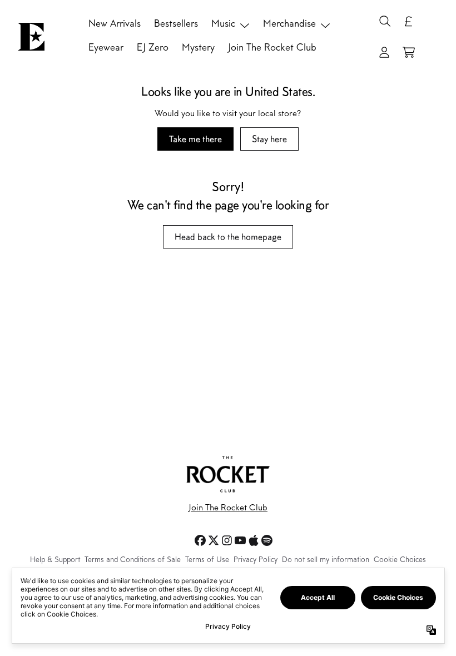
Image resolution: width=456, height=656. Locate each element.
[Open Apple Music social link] (253, 540)
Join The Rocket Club (228, 508)
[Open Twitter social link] (213, 540)
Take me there (195, 138)
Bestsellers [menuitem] (176, 24)
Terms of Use (207, 560)
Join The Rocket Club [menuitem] (272, 48)
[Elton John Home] (31, 37)
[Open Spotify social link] (267, 540)
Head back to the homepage (228, 236)
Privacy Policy (255, 560)
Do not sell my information (325, 560)
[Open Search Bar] (384, 21)
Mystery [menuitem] (198, 48)
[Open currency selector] (408, 21)
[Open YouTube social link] (240, 540)
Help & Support (55, 560)
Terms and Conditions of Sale (133, 560)
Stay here (269, 138)
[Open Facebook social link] (200, 540)
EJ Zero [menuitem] (152, 48)
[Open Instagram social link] (227, 540)
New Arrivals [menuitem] (114, 24)
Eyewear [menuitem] (105, 48)
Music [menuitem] (223, 24)
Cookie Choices (400, 560)
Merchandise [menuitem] (289, 24)
